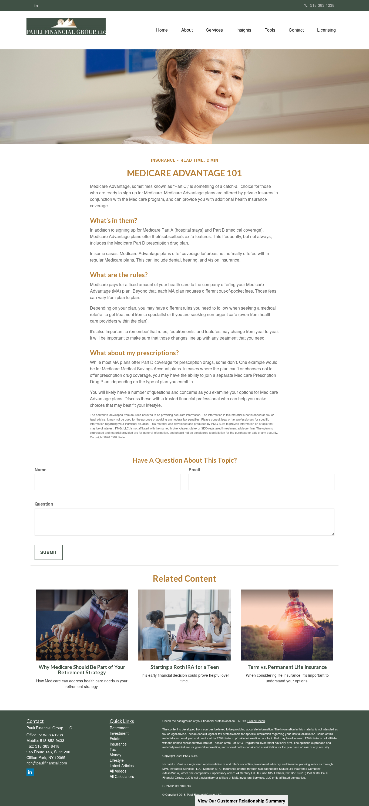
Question (44, 504)
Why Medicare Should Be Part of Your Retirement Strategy (82, 670)
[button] (187, 30)
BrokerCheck (256, 721)
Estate (115, 738)
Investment (119, 733)
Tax (113, 749)
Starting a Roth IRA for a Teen (184, 667)
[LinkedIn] (36, 5)
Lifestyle (117, 760)
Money (115, 754)
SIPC (218, 768)
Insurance (118, 744)
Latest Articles (122, 765)
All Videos (118, 771)
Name (40, 470)
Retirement (119, 727)
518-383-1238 (322, 5)
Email (194, 470)
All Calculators (122, 776)
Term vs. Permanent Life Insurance (287, 667)
